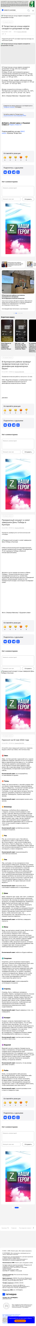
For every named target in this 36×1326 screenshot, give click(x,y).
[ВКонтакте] (5, 172)
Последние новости (7, 22)
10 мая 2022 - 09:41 (6, 741)
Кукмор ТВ (5, 1226)
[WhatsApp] (18, 172)
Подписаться (20, 1321)
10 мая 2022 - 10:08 (6, 370)
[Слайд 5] (21, 311)
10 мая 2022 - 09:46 (6, 526)
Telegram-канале (9, 107)
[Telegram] (13, 172)
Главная (13, 1226)
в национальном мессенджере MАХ (15, 114)
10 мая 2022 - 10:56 (6, 31)
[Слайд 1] (14, 311)
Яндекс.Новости (15, 125)
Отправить (28, 199)
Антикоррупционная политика (11, 1313)
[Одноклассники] (9, 172)
